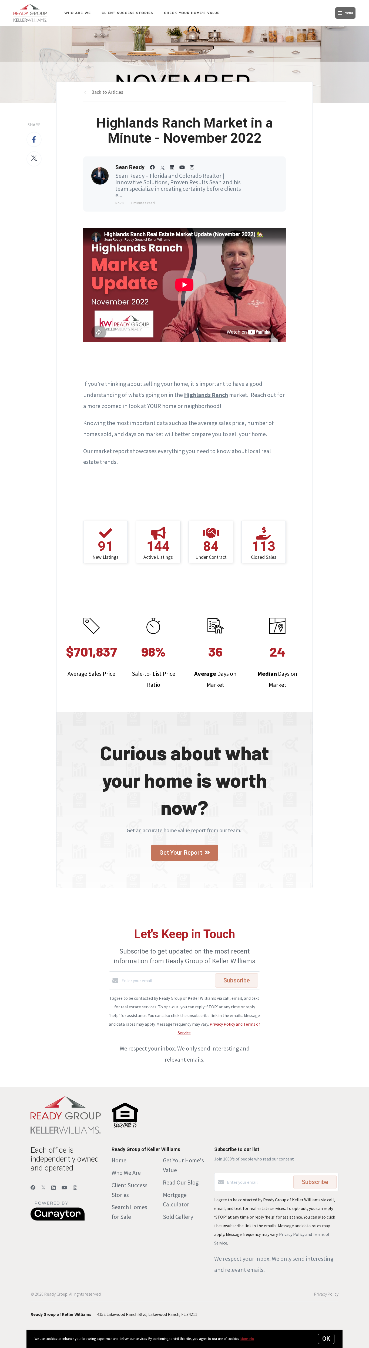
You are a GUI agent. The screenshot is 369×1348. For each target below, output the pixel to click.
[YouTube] (64, 1188)
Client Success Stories (127, 13)
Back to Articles (107, 92)
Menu (348, 13)
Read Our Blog (181, 1182)
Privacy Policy (326, 1294)
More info (247, 1338)
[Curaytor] (58, 1219)
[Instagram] (75, 1188)
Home (119, 1160)
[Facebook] (33, 1188)
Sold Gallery (178, 1216)
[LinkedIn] (53, 1188)
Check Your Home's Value (192, 13)
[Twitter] (43, 1188)
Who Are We (77, 13)
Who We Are (126, 1172)
